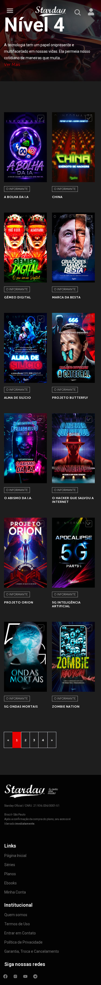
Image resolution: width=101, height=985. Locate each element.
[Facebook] (5, 976)
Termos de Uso (17, 924)
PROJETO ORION (18, 602)
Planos (10, 874)
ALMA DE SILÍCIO (17, 398)
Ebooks (10, 883)
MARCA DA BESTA (66, 297)
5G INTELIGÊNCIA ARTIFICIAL (66, 604)
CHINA (57, 197)
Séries (9, 865)
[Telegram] (35, 976)
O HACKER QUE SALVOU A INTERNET (73, 500)
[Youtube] (25, 976)
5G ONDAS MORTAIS (21, 706)
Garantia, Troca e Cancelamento (31, 951)
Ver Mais (12, 64)
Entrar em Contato (20, 933)
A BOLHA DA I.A (16, 197)
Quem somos (15, 915)
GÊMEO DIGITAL (17, 297)
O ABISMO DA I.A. (18, 498)
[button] (10, 10)
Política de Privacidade (23, 942)
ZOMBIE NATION (65, 706)
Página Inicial (15, 855)
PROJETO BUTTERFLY (70, 398)
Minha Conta (15, 892)
